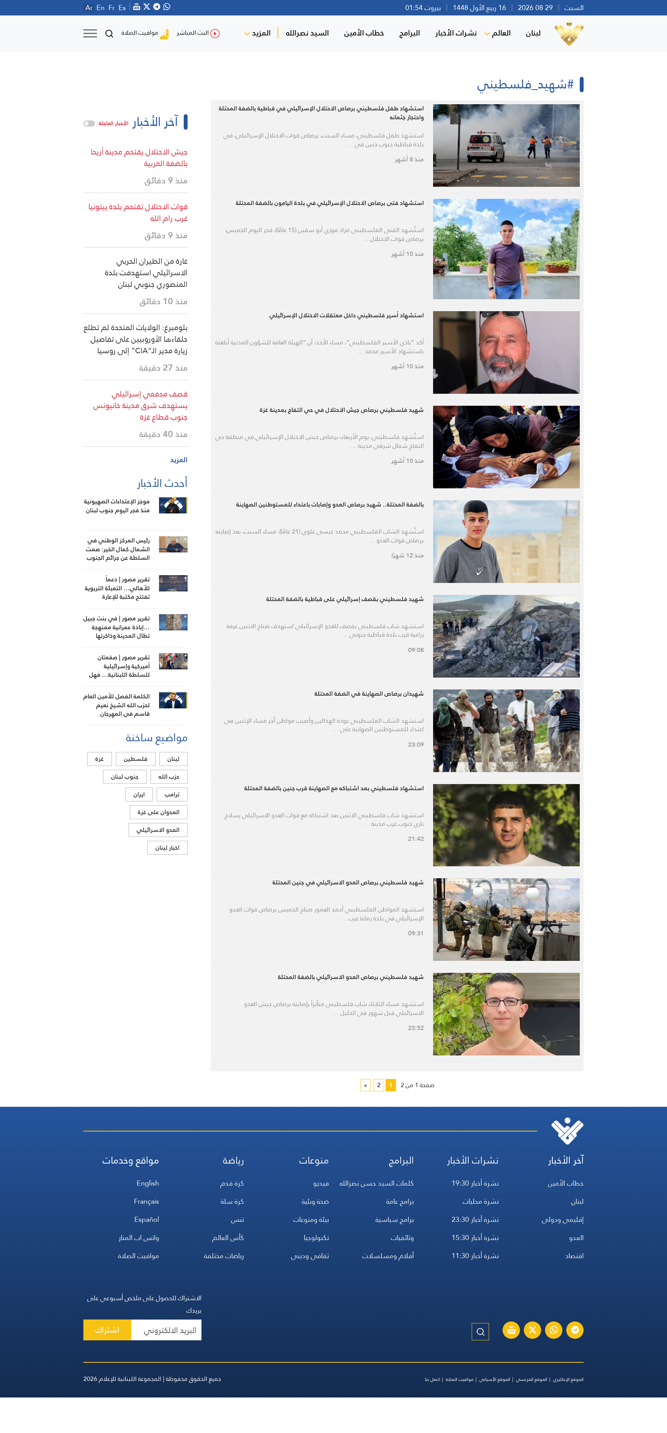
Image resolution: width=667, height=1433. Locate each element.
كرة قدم (232, 1183)
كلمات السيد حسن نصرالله (377, 1183)
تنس (237, 1219)
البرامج (410, 32)
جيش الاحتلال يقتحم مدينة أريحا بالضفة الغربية (139, 157)
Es (122, 7)
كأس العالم (228, 1237)
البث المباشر (193, 32)
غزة (99, 758)
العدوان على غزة (158, 812)
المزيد (261, 32)
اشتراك (107, 1329)
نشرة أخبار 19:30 (475, 1183)
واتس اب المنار (139, 1237)
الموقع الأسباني (494, 1379)
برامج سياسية (395, 1219)
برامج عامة (400, 1201)
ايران (139, 794)
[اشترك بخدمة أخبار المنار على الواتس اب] (554, 1331)
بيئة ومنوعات (311, 1219)
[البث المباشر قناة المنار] (511, 1331)
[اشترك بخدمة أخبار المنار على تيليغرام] (575, 1331)
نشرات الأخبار (456, 32)
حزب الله (169, 776)
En (100, 7)
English (148, 1183)
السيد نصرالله (307, 32)
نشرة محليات (481, 1201)
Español (146, 1219)
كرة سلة (232, 1201)
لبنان (533, 32)
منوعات (314, 1160)
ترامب (172, 794)
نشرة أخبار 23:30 (475, 1219)
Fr (111, 7)
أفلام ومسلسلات (388, 1255)
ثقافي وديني (310, 1255)
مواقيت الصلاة (140, 32)
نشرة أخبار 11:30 (475, 1255)
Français (146, 1201)
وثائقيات (402, 1237)
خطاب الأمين (364, 32)
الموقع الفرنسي (531, 1379)
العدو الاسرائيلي (158, 829)
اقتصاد (574, 1255)
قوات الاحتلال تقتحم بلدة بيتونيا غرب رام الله (138, 212)
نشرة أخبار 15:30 (475, 1237)
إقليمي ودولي (563, 1219)
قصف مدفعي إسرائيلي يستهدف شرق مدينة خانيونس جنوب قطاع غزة (140, 405)
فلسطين (135, 758)
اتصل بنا (432, 1379)
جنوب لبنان (125, 776)
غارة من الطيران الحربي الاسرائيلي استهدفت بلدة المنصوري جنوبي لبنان (146, 272)
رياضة (233, 1160)
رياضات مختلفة (224, 1255)
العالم (501, 32)
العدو (576, 1237)
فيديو (321, 1183)
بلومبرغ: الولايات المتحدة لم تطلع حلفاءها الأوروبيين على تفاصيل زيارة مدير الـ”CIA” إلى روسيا (136, 339)
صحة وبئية (315, 1201)
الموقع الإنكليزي (568, 1379)
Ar (89, 7)
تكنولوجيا (316, 1237)
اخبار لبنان (167, 847)
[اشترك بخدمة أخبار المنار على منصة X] (533, 1331)
